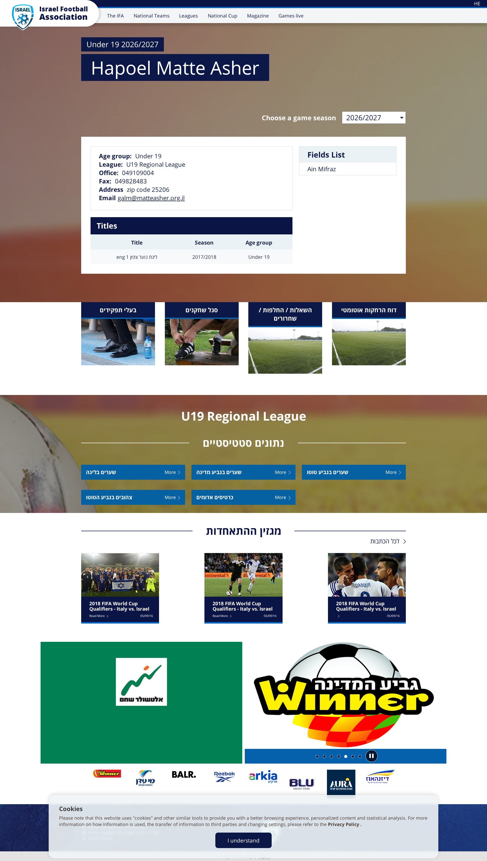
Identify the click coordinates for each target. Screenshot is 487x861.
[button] (371, 756)
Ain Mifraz (321, 169)
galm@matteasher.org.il (151, 198)
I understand (243, 840)
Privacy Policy (344, 824)
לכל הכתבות (384, 541)
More (170, 472)
